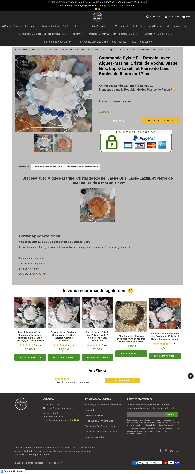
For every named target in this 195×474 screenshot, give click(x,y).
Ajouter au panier (31, 357)
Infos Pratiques (118, 41)
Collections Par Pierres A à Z (53, 26)
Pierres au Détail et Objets (124, 34)
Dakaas (20, 471)
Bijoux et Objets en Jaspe (34, 50)
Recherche (90, 410)
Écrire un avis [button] (122, 380)
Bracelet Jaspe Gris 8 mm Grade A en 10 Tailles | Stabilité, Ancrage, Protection (64, 336)
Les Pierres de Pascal (32, 463)
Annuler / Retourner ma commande (103, 404)
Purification (149, 34)
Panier (188, 17)
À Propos (6, 26)
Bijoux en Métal (165, 34)
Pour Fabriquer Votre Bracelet (57, 41)
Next (88, 93)
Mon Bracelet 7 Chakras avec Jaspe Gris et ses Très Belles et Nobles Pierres (131, 339)
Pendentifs (77, 34)
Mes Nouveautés (100, 26)
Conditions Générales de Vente (101, 426)
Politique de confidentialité (162, 425)
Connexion (173, 17)
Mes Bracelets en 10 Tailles (128, 26)
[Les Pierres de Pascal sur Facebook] (161, 451)
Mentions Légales (94, 415)
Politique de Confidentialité (99, 421)
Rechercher (156, 17)
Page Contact (145, 41)
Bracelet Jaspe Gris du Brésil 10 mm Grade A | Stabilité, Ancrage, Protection (97, 336)
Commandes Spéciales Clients (93, 41)
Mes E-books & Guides (29, 34)
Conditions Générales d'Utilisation (102, 431)
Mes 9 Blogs (80, 26)
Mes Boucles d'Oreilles (178, 26)
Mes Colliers (154, 26)
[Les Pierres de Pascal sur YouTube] (171, 451)
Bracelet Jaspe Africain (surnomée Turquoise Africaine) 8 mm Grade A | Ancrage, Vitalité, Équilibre (30, 336)
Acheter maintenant (162, 120)
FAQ (134, 41)
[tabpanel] (43, 143)
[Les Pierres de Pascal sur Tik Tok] (177, 451)
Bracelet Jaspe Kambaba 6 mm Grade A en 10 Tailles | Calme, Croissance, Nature (165, 336)
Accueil (17, 26)
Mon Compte (30, 26)
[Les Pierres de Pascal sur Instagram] (166, 451)
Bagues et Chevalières (55, 34)
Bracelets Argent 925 (98, 34)
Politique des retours (96, 437)
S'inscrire (172, 414)
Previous (18, 93)
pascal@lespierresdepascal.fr (61, 408)
